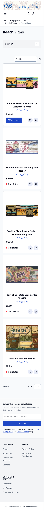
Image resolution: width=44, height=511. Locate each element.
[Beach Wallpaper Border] (22, 338)
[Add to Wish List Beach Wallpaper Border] (30, 371)
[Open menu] (5, 13)
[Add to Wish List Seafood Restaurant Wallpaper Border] (30, 184)
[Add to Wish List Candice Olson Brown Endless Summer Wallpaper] (30, 247)
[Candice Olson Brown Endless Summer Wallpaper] (22, 210)
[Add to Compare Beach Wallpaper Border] (36, 371)
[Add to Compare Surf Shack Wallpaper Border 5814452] (36, 311)
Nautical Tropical (12, 23)
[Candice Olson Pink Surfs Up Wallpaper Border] (22, 82)
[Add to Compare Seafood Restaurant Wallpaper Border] (36, 184)
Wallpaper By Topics (18, 21)
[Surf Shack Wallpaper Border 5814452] (22, 274)
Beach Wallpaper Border (22, 358)
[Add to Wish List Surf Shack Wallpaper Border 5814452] (30, 311)
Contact (6, 464)
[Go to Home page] (22, 5)
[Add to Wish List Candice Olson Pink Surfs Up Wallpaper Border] (30, 120)
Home (5, 21)
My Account (8, 453)
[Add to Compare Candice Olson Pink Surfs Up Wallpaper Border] (36, 120)
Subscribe (22, 423)
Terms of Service (23, 431)
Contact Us (8, 483)
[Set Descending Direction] (39, 59)
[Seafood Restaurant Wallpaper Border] (22, 147)
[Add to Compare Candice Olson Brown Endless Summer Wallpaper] (36, 247)
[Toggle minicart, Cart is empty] (38, 13)
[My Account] (33, 13)
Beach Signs (26, 23)
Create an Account (11, 492)
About (5, 449)
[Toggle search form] (28, 13)
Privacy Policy (28, 449)
